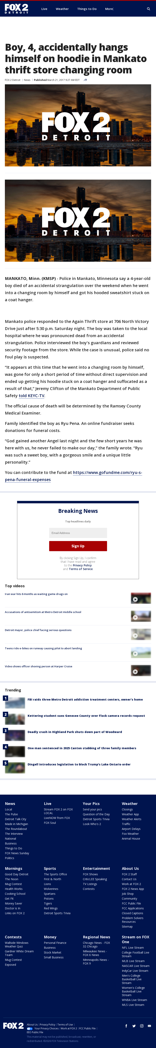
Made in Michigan (16, 824)
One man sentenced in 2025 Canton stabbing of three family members (82, 748)
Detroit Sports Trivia (96, 819)
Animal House (131, 838)
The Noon (11, 879)
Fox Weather (130, 834)
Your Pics (91, 803)
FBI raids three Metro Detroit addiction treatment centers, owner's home (85, 699)
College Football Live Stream (135, 954)
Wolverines (51, 889)
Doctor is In (12, 908)
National (10, 838)
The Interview (14, 834)
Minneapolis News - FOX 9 (96, 961)
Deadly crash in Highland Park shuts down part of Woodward (75, 732)
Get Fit (9, 898)
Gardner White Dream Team (19, 953)
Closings (127, 809)
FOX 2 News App (133, 889)
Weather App (130, 814)
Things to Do (13, 848)
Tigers (48, 903)
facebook (126, 1026)
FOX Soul (50, 823)
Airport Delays (131, 829)
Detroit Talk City (15, 819)
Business (11, 843)
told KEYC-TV (31, 395)
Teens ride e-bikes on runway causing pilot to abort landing (43, 648)
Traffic (126, 824)
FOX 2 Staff (129, 874)
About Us (130, 868)
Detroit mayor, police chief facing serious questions (38, 630)
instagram (142, 1026)
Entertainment (96, 868)
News (27, 80)
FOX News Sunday (17, 853)
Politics (9, 858)
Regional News (96, 936)
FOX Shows (90, 874)
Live (47, 803)
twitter (134, 1026)
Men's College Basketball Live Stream (132, 979)
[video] (141, 598)
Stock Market (52, 952)
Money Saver (13, 903)
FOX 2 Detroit (12, 80)
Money (50, 936)
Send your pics (92, 809)
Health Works (14, 889)
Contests (89, 889)
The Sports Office (55, 874)
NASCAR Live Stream (136, 966)
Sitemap (127, 926)
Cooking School (15, 894)
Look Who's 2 (92, 824)
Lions (47, 884)
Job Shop (128, 894)
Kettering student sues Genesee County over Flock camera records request (86, 716)
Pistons (49, 898)
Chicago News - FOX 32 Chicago (96, 944)
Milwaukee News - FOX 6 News (95, 953)
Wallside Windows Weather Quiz (16, 944)
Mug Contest (13, 884)
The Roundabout (16, 829)
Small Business (54, 957)
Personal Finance (55, 943)
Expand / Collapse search (148, 9)
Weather (130, 803)
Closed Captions (132, 913)
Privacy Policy (82, 565)
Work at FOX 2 (131, 884)
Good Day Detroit (16, 874)
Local (8, 809)
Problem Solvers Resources (132, 920)
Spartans (49, 894)
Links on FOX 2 (15, 913)
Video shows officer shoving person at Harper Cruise (38, 666)
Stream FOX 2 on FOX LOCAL (58, 811)
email (149, 1026)
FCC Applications (133, 908)
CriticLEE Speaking (95, 879)
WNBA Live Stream (134, 1000)
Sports (50, 868)
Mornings (13, 868)
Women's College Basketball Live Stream (133, 991)
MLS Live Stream (133, 1005)
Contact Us (129, 879)
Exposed (10, 965)
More (109, 9)
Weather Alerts (131, 819)
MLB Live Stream (133, 961)
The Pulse (11, 814)
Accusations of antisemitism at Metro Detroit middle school (43, 612)
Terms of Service (81, 569)
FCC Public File (131, 903)
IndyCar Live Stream (135, 971)
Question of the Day (96, 814)
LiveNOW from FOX (57, 818)
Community (129, 898)
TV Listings (90, 884)
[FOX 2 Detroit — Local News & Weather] (18, 9)
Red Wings (51, 908)
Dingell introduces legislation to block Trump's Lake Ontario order (79, 764)
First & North (52, 879)
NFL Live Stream (133, 947)
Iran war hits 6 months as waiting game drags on (36, 594)
